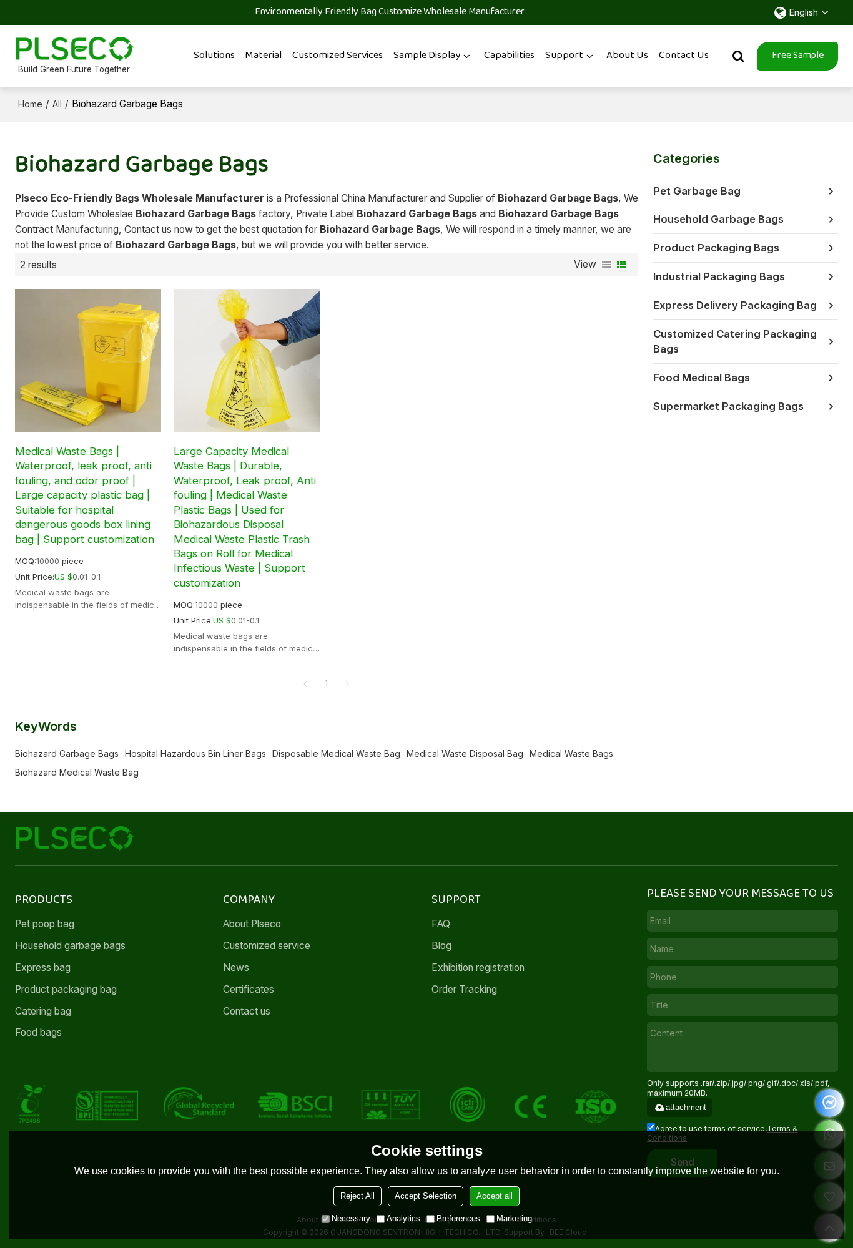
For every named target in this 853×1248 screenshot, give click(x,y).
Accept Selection (425, 1196)
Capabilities (509, 56)
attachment (686, 1107)
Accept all (494, 1196)
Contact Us (684, 56)
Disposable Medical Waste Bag (336, 753)
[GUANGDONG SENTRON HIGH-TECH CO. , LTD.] (74, 49)
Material (263, 56)
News (236, 967)
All (57, 104)
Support (564, 56)
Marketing (514, 1218)
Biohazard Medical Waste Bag (77, 772)
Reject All (357, 1196)
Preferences (458, 1218)
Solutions (214, 56)
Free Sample (798, 55)
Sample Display (426, 56)
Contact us (246, 1011)
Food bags (38, 1032)
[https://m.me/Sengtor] (830, 1103)
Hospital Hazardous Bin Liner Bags (195, 753)
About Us (627, 56)
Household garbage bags (70, 946)
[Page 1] (305, 684)
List (606, 264)
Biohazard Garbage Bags (67, 753)
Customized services (337, 56)
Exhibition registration (478, 967)
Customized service (266, 946)
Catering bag (43, 1011)
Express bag (43, 967)
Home (30, 104)
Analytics (403, 1218)
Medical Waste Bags (571, 753)
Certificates (248, 989)
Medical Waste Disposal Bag (465, 753)
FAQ (440, 924)
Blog (441, 946)
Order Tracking (464, 989)
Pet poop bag (44, 924)
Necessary (351, 1218)
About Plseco (252, 924)
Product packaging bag (66, 989)
